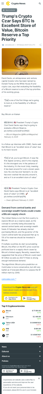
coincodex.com (8, 279)
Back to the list (10, 10)
